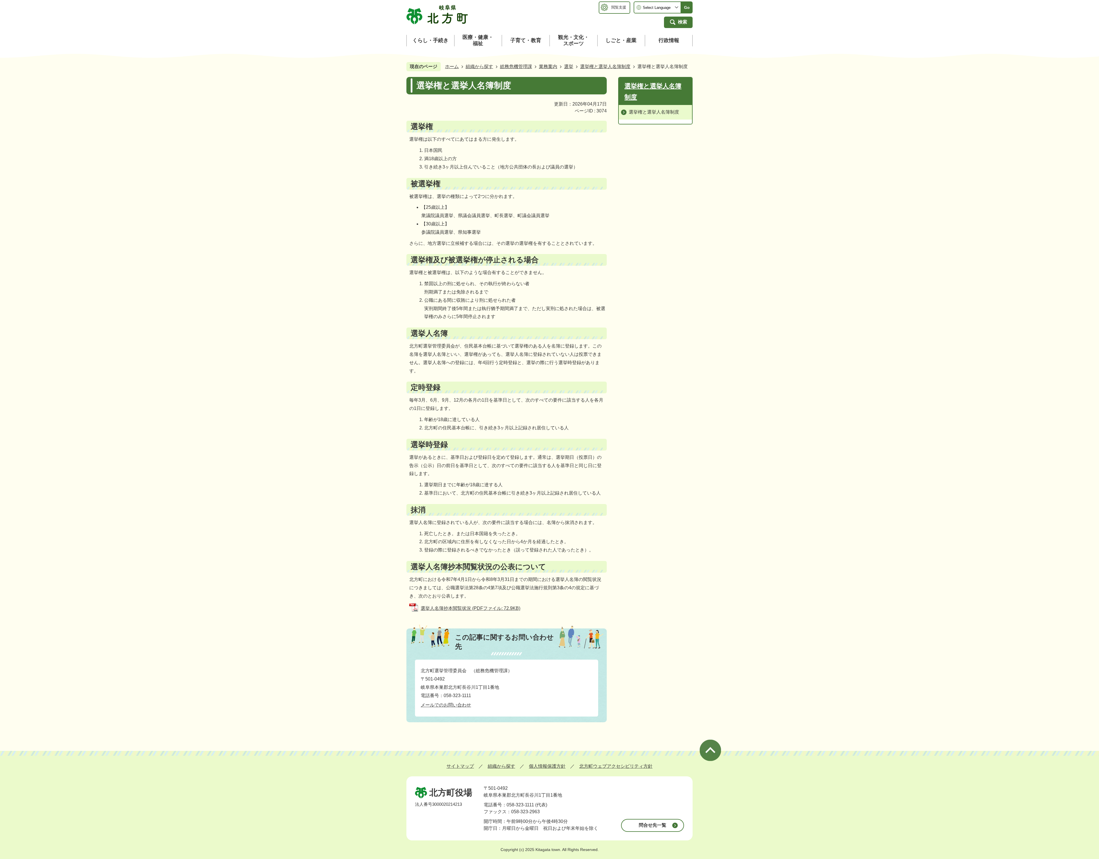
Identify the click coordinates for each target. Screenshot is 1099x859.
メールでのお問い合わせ (446, 705)
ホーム (452, 66)
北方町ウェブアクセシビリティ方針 (616, 766)
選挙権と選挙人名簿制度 (605, 66)
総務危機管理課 (516, 66)
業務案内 (548, 66)
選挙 (568, 66)
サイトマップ (460, 766)
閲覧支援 (618, 7)
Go (687, 7)
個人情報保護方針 (547, 766)
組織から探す (479, 66)
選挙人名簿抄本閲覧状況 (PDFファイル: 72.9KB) (470, 608)
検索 (682, 21)
